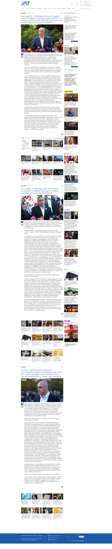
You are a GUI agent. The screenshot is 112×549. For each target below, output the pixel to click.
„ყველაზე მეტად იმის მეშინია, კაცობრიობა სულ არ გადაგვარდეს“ (70, 119)
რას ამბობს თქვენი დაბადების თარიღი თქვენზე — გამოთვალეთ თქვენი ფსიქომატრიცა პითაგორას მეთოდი (47, 502)
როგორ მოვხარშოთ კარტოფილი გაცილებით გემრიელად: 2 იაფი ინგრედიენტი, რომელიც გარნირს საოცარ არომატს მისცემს (58, 517)
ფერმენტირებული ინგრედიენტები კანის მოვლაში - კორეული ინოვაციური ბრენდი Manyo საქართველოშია (57, 359)
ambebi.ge (22, 332)
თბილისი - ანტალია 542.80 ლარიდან (26, 163)
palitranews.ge (44, 346)
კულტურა (69, 8)
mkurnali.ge (23, 505)
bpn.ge (72, 1)
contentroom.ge (23, 362)
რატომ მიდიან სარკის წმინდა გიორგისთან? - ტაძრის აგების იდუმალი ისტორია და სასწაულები (70, 148)
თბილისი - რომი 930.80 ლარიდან (57, 163)
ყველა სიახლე (74, 41)
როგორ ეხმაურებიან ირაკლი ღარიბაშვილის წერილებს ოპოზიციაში (46, 342)
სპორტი (59, 8)
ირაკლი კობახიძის (55, 107)
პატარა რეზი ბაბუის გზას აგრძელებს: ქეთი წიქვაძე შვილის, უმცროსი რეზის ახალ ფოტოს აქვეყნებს (26, 516)
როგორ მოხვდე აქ (58, 138)
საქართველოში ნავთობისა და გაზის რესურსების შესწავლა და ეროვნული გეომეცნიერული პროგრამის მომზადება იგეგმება (71, 315)
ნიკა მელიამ (35, 414)
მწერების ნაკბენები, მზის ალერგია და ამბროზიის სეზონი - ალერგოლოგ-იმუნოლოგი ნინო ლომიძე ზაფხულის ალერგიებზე (36, 359)
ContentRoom (60, 349)
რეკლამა (40, 535)
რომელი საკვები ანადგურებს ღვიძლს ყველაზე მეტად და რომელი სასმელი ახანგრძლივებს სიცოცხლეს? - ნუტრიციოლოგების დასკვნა (25, 504)
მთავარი (22, 8)
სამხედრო (64, 8)
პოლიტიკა (27, 8)
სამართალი (33, 8)
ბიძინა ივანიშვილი (29, 406)
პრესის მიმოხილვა (69, 70)
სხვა (22, 10)
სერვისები (35, 535)
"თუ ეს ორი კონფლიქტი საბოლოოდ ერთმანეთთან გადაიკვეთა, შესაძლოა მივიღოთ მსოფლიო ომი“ (69, 133)
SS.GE (23, 138)
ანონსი (73, 8)
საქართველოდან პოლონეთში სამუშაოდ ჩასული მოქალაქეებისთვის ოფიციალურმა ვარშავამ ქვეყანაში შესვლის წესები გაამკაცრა (58, 344)
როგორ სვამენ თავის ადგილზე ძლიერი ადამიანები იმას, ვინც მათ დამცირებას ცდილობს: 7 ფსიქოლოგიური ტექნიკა (47, 516)
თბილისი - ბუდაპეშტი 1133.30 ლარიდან (46, 163)
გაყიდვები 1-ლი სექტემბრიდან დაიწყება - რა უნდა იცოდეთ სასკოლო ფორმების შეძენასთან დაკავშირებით (26, 344)
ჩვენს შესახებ (29, 535)
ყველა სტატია (74, 66)
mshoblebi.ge (44, 505)
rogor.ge (43, 519)
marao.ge (22, 519)
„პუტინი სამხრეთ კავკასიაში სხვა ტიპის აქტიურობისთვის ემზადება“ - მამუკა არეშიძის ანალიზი (70, 104)
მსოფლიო (45, 8)
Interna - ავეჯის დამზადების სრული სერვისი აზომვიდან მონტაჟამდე (26, 358)
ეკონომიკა (55, 8)
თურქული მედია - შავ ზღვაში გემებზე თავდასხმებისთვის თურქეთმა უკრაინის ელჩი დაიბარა (70, 27)
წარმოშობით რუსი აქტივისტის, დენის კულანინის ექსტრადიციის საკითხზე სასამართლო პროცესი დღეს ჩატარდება (71, 19)
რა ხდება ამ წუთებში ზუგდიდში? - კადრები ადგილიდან (46, 177)
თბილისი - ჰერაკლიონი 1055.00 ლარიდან (36, 163)
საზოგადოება (39, 8)
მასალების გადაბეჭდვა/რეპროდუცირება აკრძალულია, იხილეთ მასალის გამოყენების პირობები (31, 539)
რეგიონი (49, 8)
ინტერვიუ (66, 45)
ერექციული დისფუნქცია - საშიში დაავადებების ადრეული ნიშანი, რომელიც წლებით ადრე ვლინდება (36, 502)
